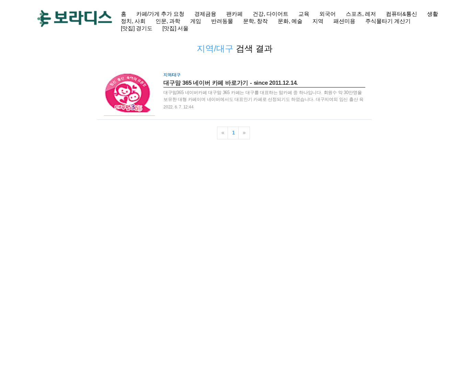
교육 (303, 14)
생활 (432, 14)
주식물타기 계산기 (388, 21)
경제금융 (205, 14)
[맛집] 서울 (175, 28)
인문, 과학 (168, 21)
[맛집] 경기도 (136, 28)
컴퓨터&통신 (401, 14)
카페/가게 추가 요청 (160, 14)
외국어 (327, 14)
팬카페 (234, 14)
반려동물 (222, 21)
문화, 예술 (290, 21)
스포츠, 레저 (361, 14)
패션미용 (344, 21)
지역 (317, 21)
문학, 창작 (255, 21)
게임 (195, 21)
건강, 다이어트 (270, 14)
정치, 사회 (133, 21)
